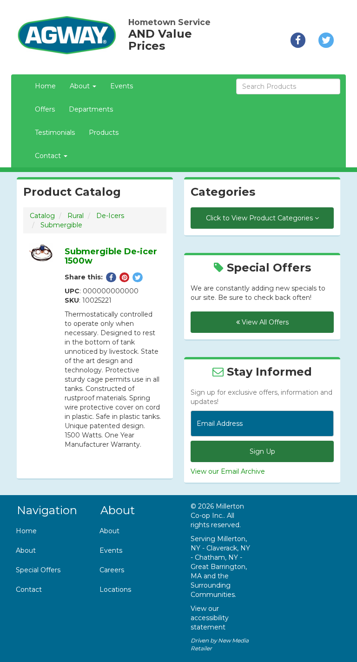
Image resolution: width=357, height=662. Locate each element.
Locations (115, 589)
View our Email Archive (228, 471)
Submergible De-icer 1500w (111, 256)
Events (121, 86)
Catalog (42, 216)
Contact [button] (49, 156)
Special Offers (38, 570)
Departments (91, 109)
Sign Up (262, 451)
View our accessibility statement (210, 617)
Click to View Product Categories (260, 218)
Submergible (61, 225)
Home (45, 86)
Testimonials (55, 132)
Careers (111, 570)
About (26, 550)
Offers (45, 109)
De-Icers (110, 216)
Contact (29, 589)
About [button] (81, 86)
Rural (75, 216)
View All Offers (264, 322)
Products (104, 132)
